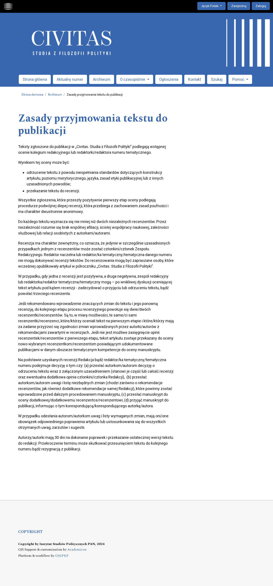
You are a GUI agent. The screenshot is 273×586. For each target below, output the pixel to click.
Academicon (77, 549)
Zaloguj (261, 6)
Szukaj (216, 79)
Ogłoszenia (168, 79)
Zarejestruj (238, 6)
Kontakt (194, 79)
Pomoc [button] (238, 79)
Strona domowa (32, 94)
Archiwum (101, 79)
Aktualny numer (70, 79)
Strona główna (35, 79)
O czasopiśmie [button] (133, 79)
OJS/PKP (61, 555)
